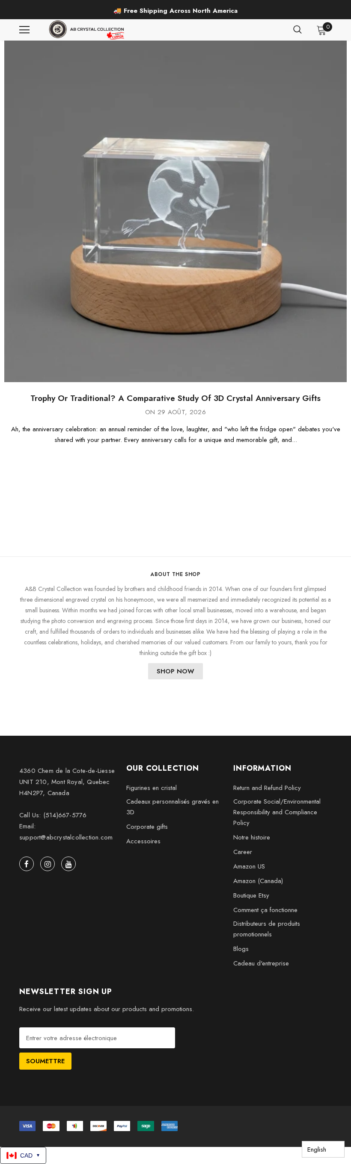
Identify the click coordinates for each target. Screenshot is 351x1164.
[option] (175, 11)
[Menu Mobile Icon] (24, 30)
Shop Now (175, 671)
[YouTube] (68, 864)
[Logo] (87, 30)
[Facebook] (26, 864)
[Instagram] (47, 864)
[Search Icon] (297, 30)
